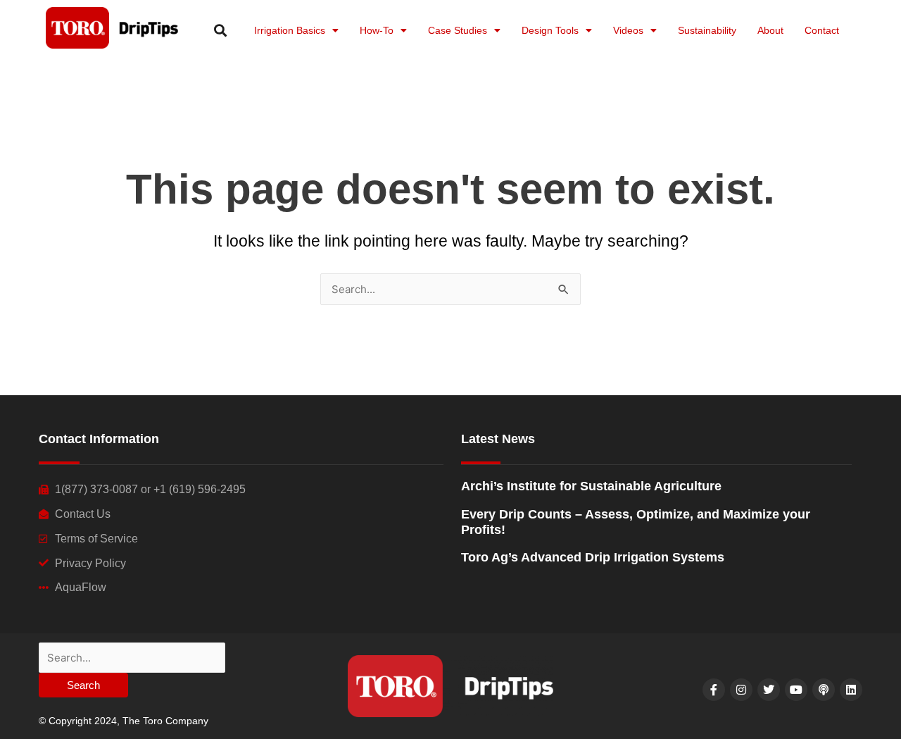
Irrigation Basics (289, 30)
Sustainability (707, 30)
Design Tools (550, 30)
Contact (822, 30)
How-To (376, 30)
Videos (628, 30)
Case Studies (457, 30)
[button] (220, 30)
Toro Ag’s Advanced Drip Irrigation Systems (592, 557)
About (770, 30)
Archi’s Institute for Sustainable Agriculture (591, 486)
